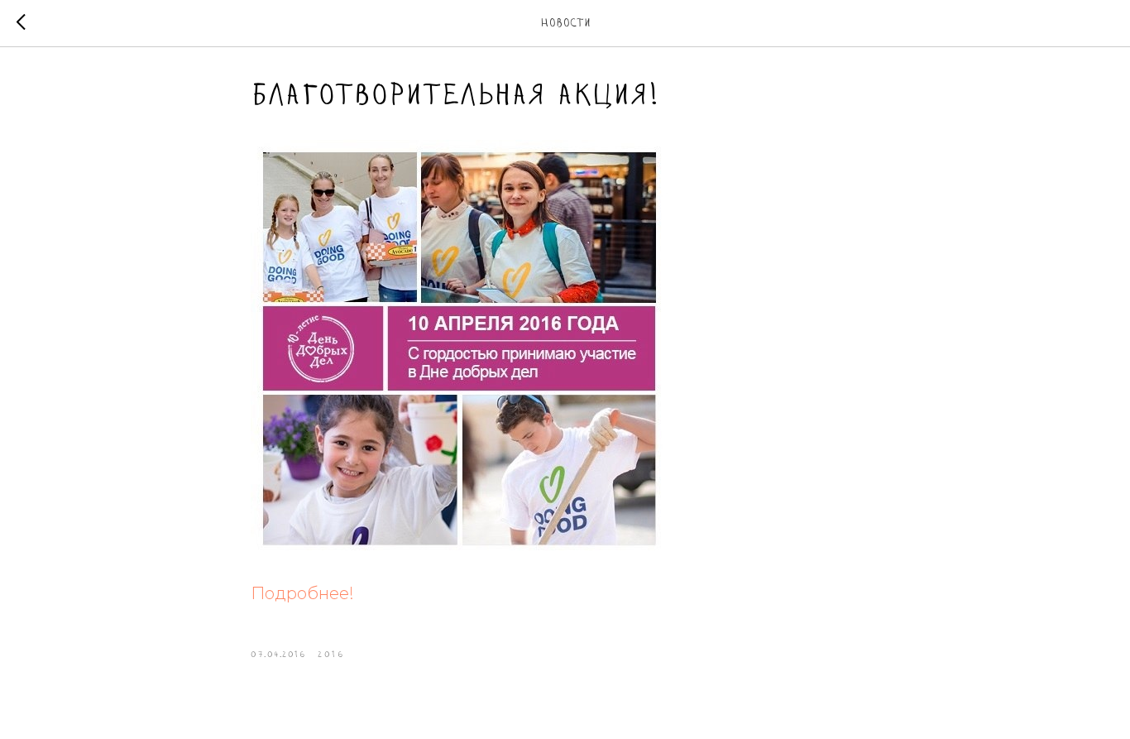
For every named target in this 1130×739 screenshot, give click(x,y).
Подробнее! (302, 593)
